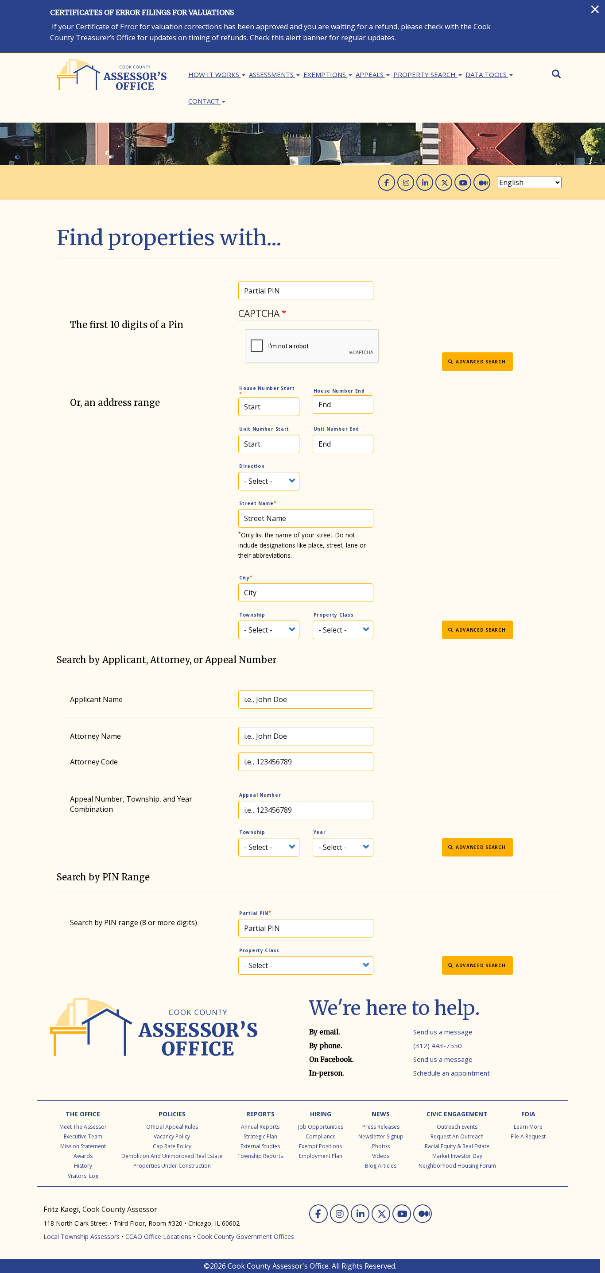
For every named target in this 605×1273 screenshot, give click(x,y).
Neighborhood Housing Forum (457, 1165)
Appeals (370, 74)
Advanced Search (479, 362)
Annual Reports (260, 1126)
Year (320, 832)
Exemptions (325, 74)
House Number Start (267, 388)
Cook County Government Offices (245, 1236)
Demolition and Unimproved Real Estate (171, 1156)
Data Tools (486, 74)
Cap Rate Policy (172, 1146)
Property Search (425, 74)
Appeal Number (260, 795)
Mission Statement (83, 1146)
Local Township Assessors (81, 1236)
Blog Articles (380, 1165)
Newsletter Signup (380, 1136)
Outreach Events (457, 1126)
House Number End (339, 391)
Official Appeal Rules (172, 1126)
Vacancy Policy (172, 1136)
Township (252, 615)
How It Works (214, 74)
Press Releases (380, 1126)
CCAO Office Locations (158, 1236)
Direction (251, 466)
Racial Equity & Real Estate (457, 1146)
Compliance (321, 1136)
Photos (381, 1146)
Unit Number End (337, 429)
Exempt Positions (320, 1146)
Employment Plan (320, 1156)
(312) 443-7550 (437, 1045)
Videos (380, 1156)
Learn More (528, 1126)
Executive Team (83, 1136)
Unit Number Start (264, 429)
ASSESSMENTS (272, 74)
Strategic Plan (260, 1136)
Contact (204, 100)
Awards (83, 1156)
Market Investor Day (457, 1156)
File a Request (528, 1136)
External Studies (260, 1146)
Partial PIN (253, 913)
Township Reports (260, 1156)
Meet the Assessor (83, 1126)
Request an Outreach (457, 1136)
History (83, 1165)
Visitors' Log (83, 1176)
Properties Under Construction (172, 1165)
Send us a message (443, 1031)
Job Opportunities (320, 1126)
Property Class (334, 615)
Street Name (256, 503)
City (244, 578)
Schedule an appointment (451, 1073)
